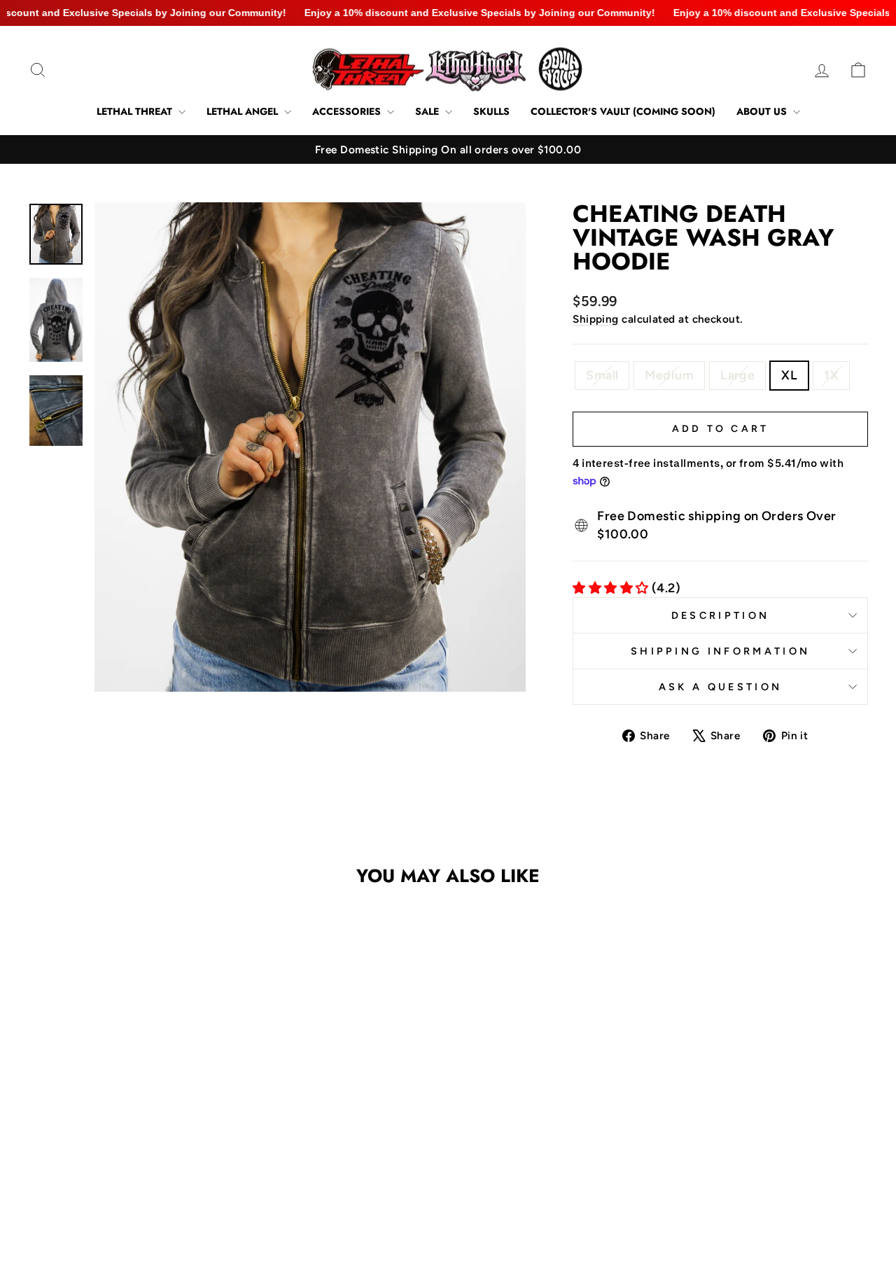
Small (602, 375)
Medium (669, 375)
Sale (428, 111)
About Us (763, 111)
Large (737, 375)
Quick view (127, 1101)
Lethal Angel (243, 111)
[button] (113, 1167)
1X (831, 375)
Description (720, 615)
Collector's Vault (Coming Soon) (623, 111)
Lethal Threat (136, 111)
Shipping (596, 319)
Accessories (348, 111)
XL (789, 375)
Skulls (491, 111)
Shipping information (720, 651)
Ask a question (720, 686)
